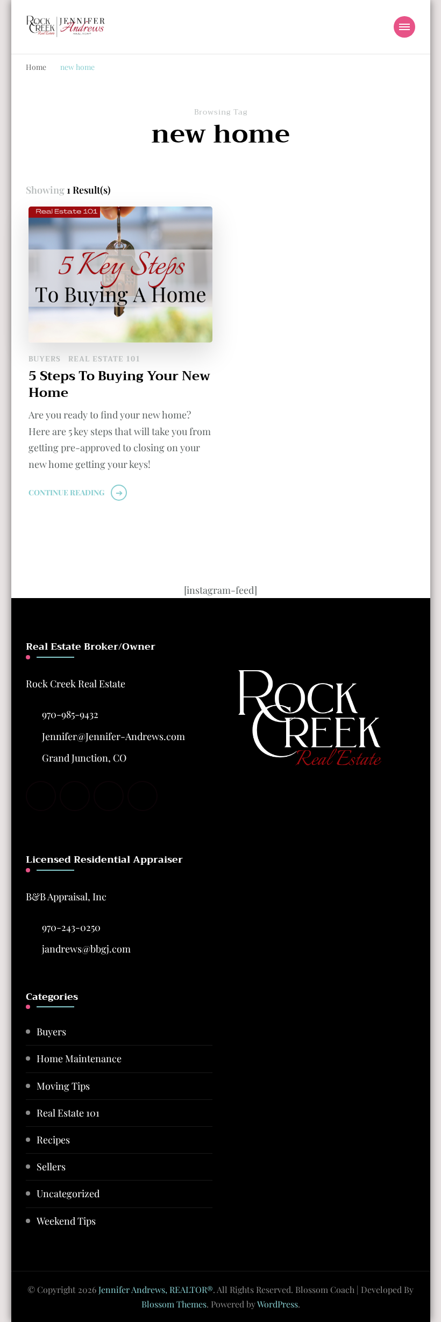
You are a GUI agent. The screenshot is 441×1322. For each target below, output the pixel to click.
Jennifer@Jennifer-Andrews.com (113, 736)
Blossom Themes (174, 1304)
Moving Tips (63, 1085)
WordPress (277, 1304)
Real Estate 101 (104, 359)
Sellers (51, 1166)
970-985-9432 (70, 714)
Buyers (45, 359)
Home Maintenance (79, 1058)
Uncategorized (68, 1193)
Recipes (53, 1139)
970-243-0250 (71, 927)
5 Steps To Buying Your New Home (119, 384)
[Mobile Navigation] (404, 27)
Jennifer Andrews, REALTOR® (155, 1289)
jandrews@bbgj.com (86, 948)
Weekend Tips (66, 1220)
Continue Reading (66, 492)
